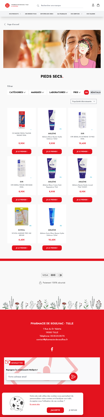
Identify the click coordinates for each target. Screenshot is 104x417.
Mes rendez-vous (30, 14)
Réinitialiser (97, 92)
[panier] (98, 5)
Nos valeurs (91, 14)
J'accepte (55, 410)
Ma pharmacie (62, 14)
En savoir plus (35, 404)
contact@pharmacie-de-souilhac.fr (52, 339)
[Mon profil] (93, 5)
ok (86, 92)
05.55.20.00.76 (57, 336)
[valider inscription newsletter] (73, 377)
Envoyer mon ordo (46, 14)
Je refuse (73, 410)
